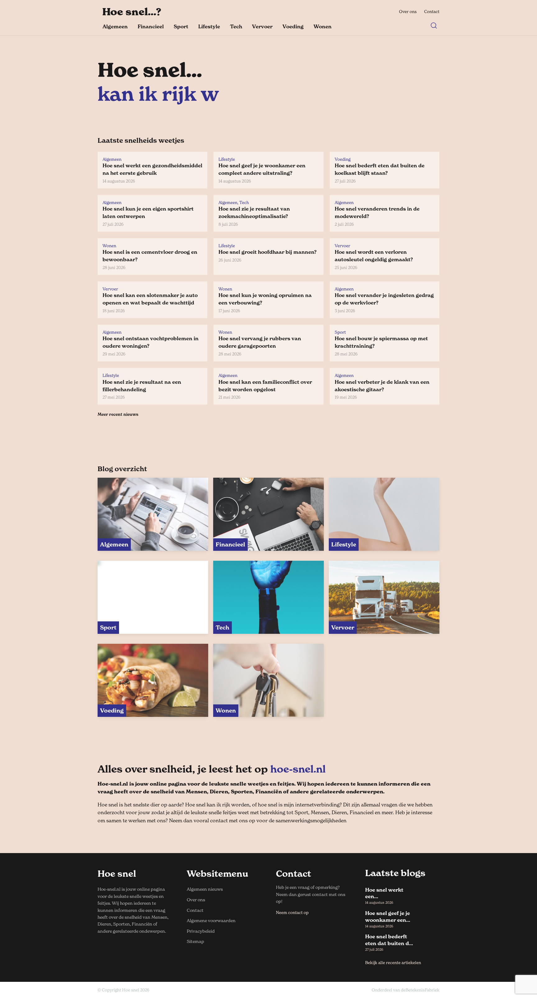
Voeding (293, 26)
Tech (236, 26)
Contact (431, 11)
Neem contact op (292, 912)
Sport (181, 26)
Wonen (323, 26)
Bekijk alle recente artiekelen (393, 962)
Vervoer (262, 26)
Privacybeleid (201, 931)
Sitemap (195, 941)
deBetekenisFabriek (420, 989)
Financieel (151, 26)
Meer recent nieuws (118, 414)
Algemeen (115, 26)
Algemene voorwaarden (211, 920)
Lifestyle (209, 26)
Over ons (408, 11)
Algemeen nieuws (205, 889)
